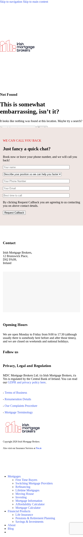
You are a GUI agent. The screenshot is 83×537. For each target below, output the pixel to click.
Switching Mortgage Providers (34, 483)
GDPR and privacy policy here (27, 382)
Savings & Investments (29, 521)
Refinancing (22, 486)
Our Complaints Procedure (21, 405)
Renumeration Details (18, 399)
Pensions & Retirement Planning (35, 518)
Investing (21, 497)
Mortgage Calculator (28, 507)
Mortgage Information (28, 500)
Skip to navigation (11, 1)
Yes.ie (39, 448)
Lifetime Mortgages (27, 490)
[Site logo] (17, 87)
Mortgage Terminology (18, 412)
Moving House (24, 493)
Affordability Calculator (30, 504)
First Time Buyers (26, 479)
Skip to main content (35, 1)
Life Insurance (24, 514)
